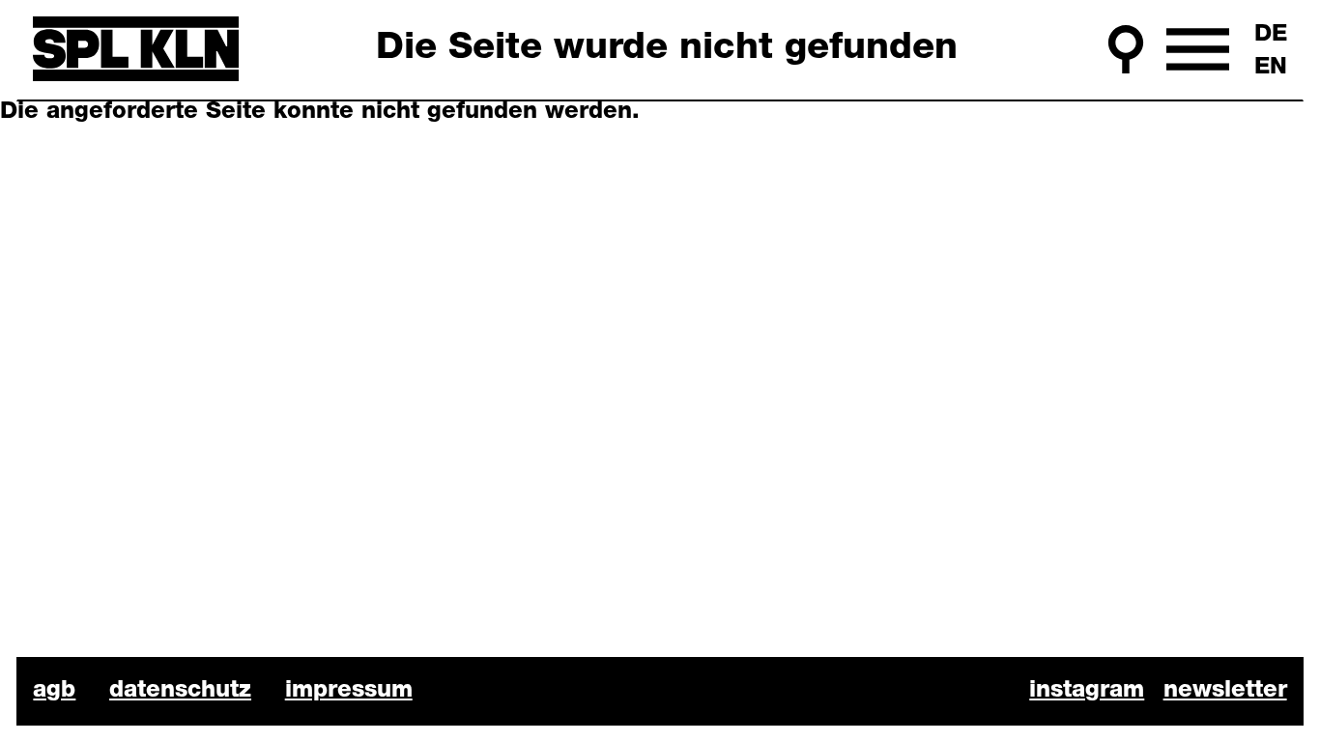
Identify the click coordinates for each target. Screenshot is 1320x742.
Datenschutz (180, 690)
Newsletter (1225, 690)
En (1270, 67)
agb (54, 690)
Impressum (349, 690)
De (1270, 34)
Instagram (1086, 690)
